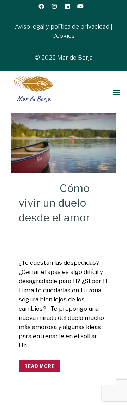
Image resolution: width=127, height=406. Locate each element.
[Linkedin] (70, 9)
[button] (116, 92)
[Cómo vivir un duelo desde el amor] (63, 143)
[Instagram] (57, 9)
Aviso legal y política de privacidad (62, 26)
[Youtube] (83, 9)
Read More (39, 366)
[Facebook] (44, 9)
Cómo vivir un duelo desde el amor (54, 203)
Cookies (63, 35)
